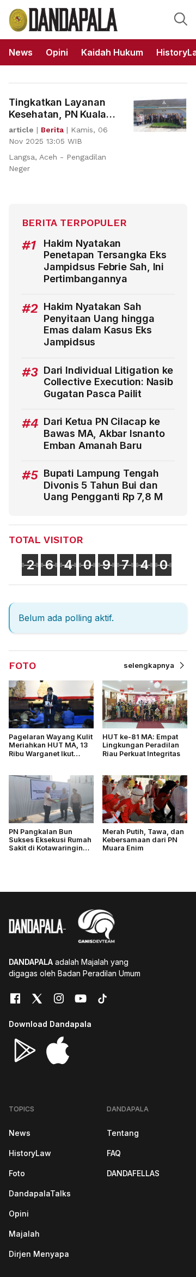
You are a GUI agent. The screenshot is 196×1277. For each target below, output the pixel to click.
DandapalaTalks (40, 1193)
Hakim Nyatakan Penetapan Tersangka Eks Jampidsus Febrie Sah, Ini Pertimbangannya (105, 261)
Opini (19, 1213)
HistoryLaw (30, 1153)
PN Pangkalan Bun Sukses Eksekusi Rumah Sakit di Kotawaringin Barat (50, 844)
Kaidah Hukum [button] (112, 52)
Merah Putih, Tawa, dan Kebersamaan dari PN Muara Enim (143, 840)
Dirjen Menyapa (39, 1253)
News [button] (21, 52)
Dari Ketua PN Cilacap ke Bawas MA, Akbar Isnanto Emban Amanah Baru (104, 433)
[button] (180, 18)
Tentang (123, 1133)
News (19, 1133)
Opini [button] (57, 52)
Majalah (24, 1233)
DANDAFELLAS (133, 1173)
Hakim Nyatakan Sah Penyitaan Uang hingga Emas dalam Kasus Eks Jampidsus (99, 324)
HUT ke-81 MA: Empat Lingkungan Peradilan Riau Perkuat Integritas (141, 745)
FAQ (114, 1153)
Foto (17, 1173)
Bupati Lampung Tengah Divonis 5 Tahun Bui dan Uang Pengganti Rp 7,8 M (103, 484)
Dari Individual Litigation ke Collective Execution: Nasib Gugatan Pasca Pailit (108, 381)
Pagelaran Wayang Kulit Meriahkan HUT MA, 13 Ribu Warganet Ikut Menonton (51, 749)
